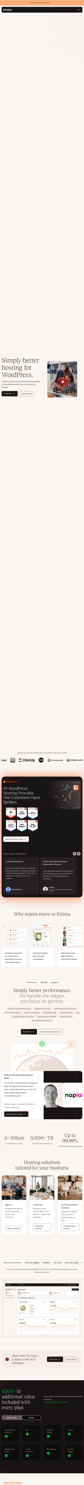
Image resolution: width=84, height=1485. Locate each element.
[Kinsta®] (7, 10)
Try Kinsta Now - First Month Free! (39, 3)
